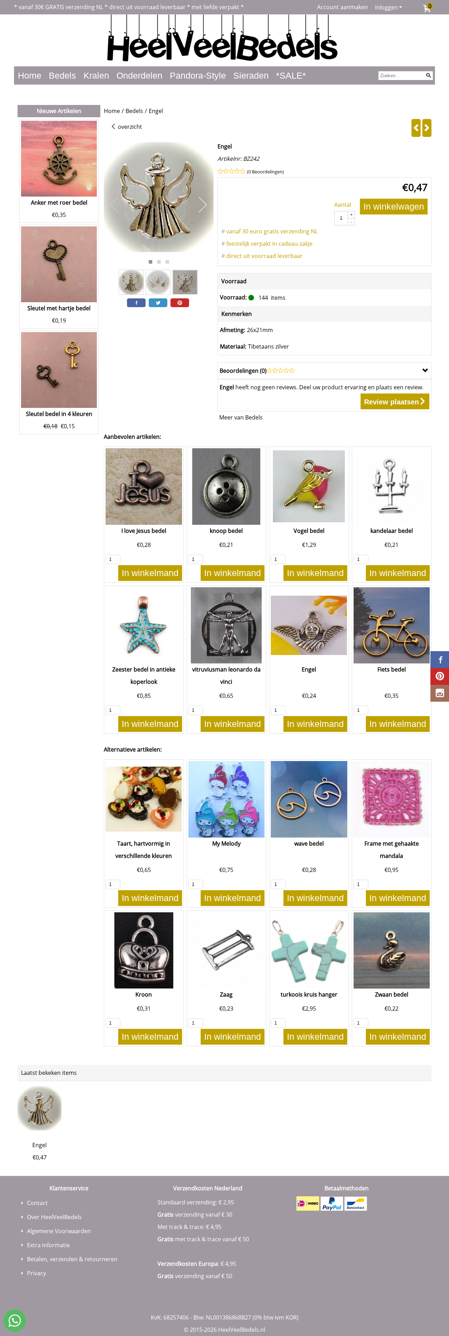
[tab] (324, 370)
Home (29, 75)
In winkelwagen (393, 206)
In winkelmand (150, 573)
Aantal (342, 205)
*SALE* (291, 75)
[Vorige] (416, 128)
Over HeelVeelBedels (54, 1217)
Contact (37, 1203)
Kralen (96, 75)
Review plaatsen (391, 402)
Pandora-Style (198, 75)
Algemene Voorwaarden (59, 1231)
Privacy (36, 1273)
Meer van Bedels (241, 417)
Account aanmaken (342, 7)
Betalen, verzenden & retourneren (72, 1259)
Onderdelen (139, 75)
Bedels (62, 75)
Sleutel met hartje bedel (59, 308)
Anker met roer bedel (59, 202)
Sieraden (251, 75)
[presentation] (114, 205)
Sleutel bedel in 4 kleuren (59, 414)
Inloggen (386, 7)
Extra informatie (48, 1245)
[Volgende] (426, 128)
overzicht (129, 127)
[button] (150, 261)
